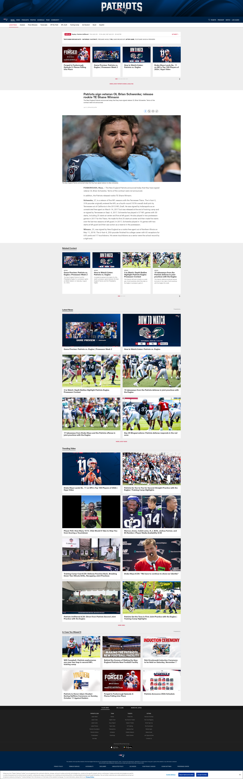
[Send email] (153, 112)
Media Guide (149, 732)
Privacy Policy (58, 766)
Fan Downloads (149, 726)
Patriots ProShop (148, 716)
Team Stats (112, 726)
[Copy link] (156, 111)
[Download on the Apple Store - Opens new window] (114, 747)
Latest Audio (94, 723)
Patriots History (94, 732)
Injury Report (112, 723)
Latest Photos (94, 726)
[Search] (209, 19)
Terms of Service (74, 766)
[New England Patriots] (121, 756)
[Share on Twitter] (149, 112)
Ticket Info (130, 716)
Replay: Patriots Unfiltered (80, 34)
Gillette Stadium (130, 732)
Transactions (112, 729)
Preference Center (183, 766)
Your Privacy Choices (148, 766)
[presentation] (180, 79)
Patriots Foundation (95, 729)
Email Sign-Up (149, 723)
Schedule (112, 732)
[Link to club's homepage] (5, 19)
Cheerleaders (94, 735)
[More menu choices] (61, 20)
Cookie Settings (166, 766)
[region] (121, 775)
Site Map (94, 738)
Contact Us (149, 738)
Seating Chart (129, 729)
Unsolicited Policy (117, 766)
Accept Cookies (202, 774)
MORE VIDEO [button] (121, 625)
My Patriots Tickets (130, 719)
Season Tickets (130, 723)
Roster (112, 716)
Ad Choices (133, 766)
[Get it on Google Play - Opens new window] (128, 748)
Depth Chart (112, 719)
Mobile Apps (149, 729)
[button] (116, 79)
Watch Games (129, 735)
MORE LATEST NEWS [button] (121, 441)
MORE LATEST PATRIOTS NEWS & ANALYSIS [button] (121, 83)
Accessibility (89, 766)
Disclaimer (103, 766)
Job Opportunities (149, 735)
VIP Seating (130, 726)
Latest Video (94, 719)
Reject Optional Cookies (186, 774)
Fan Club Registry (148, 719)
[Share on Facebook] (145, 112)
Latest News (95, 716)
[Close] (240, 775)
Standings (112, 735)
